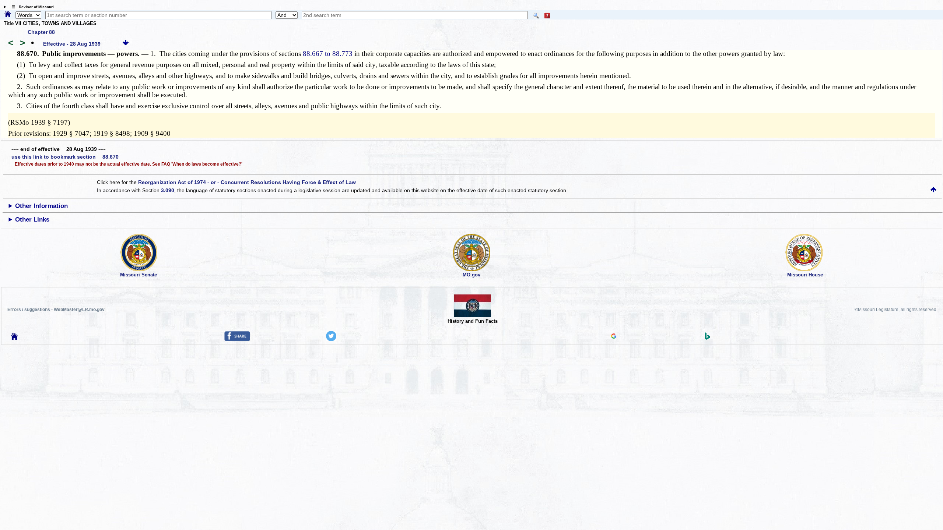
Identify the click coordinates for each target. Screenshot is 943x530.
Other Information (41, 205)
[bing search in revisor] (707, 338)
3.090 (167, 190)
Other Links (32, 219)
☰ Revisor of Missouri (31, 7)
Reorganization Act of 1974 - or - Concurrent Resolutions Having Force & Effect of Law (247, 182)
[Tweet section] (331, 339)
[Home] (7, 14)
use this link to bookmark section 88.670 (65, 157)
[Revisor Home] (14, 338)
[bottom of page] (126, 44)
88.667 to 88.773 (328, 53)
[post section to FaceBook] (237, 339)
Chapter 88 (41, 32)
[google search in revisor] (613, 337)
